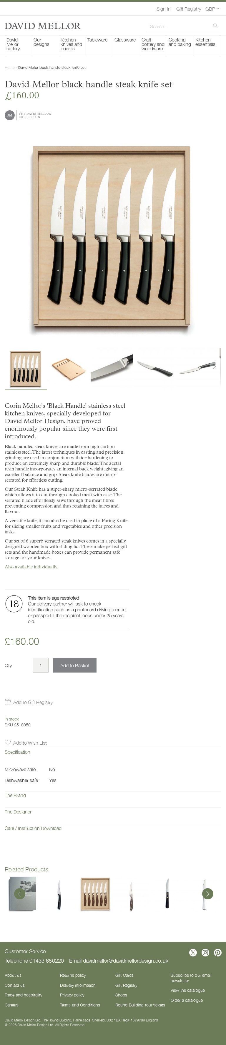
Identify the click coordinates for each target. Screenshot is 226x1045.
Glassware (125, 39)
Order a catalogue (187, 1000)
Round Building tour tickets (140, 1005)
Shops (121, 995)
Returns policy (73, 975)
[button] (212, 8)
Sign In (164, 8)
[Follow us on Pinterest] (218, 952)
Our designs (41, 41)
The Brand (15, 794)
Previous (19, 894)
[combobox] (184, 26)
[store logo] (43, 26)
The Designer (18, 811)
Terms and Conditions (80, 1005)
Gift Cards (124, 975)
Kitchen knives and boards (71, 44)
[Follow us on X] (193, 952)
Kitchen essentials (205, 41)
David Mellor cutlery (13, 44)
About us (13, 975)
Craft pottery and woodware (153, 44)
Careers (12, 1005)
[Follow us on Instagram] (205, 952)
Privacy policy (72, 995)
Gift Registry (188, 8)
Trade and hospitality (23, 995)
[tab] (113, 756)
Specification (17, 751)
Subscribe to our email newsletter (191, 977)
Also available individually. (31, 567)
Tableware (97, 39)
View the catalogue (188, 990)
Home (10, 67)
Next (206, 894)
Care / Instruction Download (33, 827)
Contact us (15, 985)
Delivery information (78, 985)
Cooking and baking (180, 41)
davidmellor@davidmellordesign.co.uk (125, 960)
